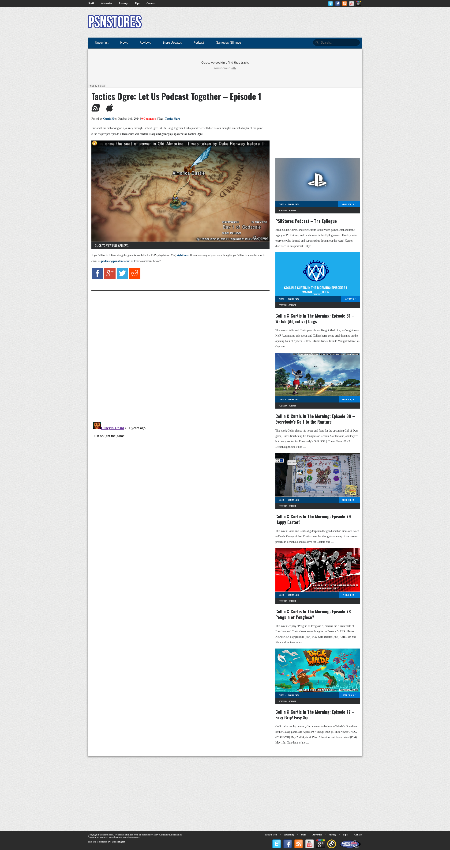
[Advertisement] (276, 22)
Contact (151, 3)
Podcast (292, 210)
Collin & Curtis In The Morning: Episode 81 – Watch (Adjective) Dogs (314, 318)
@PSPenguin (118, 841)
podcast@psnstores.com (115, 261)
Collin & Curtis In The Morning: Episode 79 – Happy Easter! (315, 519)
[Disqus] (177, 349)
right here (183, 255)
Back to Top (271, 834)
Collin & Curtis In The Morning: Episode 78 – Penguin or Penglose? (315, 614)
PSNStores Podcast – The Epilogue (306, 221)
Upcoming (289, 834)
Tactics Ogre (172, 118)
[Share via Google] (110, 278)
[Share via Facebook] (97, 278)
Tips (137, 3)
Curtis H (108, 118)
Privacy (123, 3)
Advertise (106, 3)
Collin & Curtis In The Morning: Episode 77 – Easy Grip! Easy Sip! (314, 715)
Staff (91, 3)
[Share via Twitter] (122, 278)
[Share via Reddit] (134, 278)
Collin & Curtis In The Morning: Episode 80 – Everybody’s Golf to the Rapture (315, 419)
